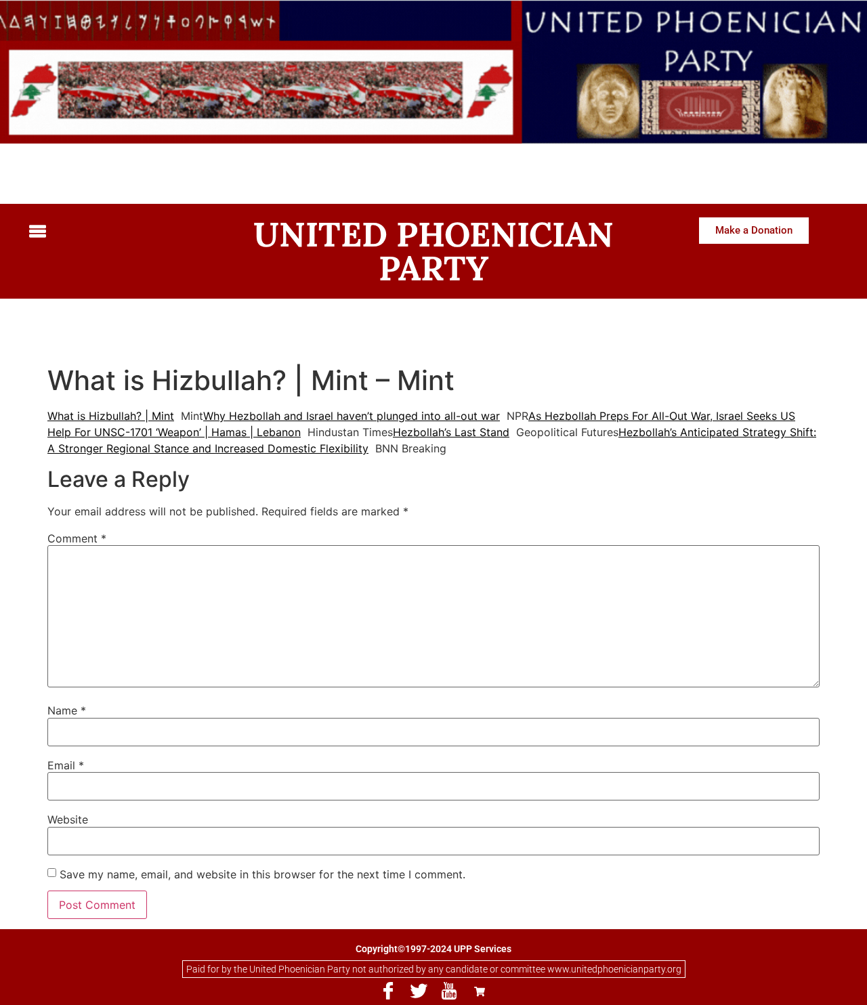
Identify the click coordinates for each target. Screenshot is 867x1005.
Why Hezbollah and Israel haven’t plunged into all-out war (351, 416)
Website (67, 819)
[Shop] (479, 991)
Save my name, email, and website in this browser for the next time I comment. (262, 874)
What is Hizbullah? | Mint (110, 416)
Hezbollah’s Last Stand (451, 432)
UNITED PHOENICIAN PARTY (433, 251)
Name (66, 710)
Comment (76, 538)
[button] (118, 232)
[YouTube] (449, 991)
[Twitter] (418, 991)
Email (65, 765)
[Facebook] (388, 991)
